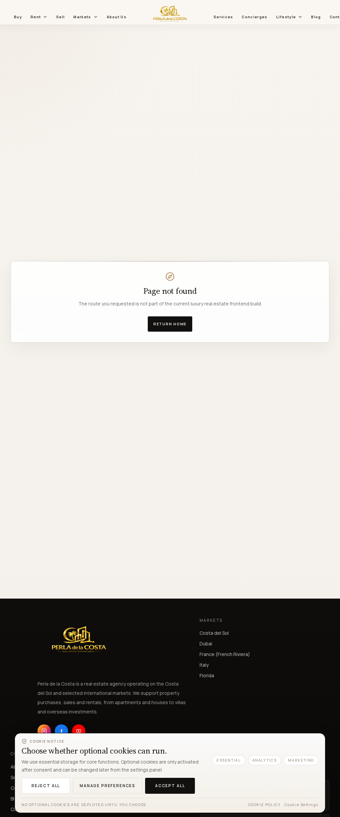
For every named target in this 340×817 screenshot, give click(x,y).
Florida (207, 675)
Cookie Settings (301, 804)
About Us (117, 16)
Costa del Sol (214, 633)
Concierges (254, 16)
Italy (204, 665)
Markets (82, 16)
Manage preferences (107, 785)
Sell (60, 16)
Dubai (206, 643)
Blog (316, 16)
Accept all (170, 785)
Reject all (46, 785)
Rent (36, 16)
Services (223, 16)
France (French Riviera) (225, 654)
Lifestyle (286, 16)
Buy (18, 16)
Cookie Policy (264, 804)
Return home (170, 323)
